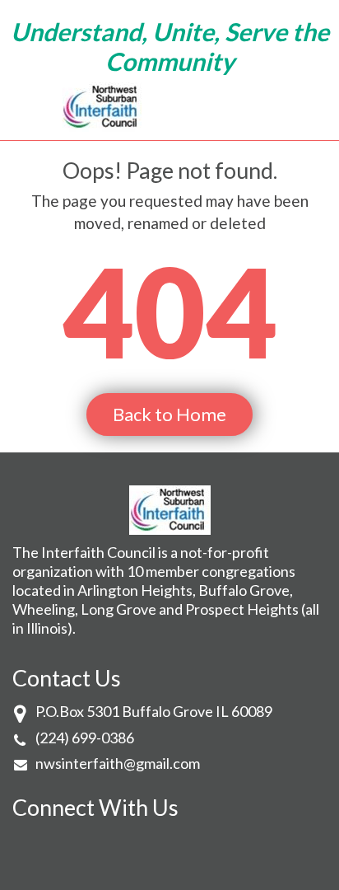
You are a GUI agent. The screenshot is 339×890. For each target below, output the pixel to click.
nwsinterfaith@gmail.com (117, 763)
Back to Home (169, 414)
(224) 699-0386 (84, 737)
